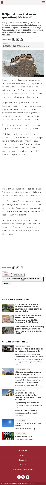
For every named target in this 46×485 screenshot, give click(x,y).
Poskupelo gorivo (23, 436)
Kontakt (23, 465)
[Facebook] (19, 477)
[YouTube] (27, 477)
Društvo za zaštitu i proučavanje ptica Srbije (23, 279)
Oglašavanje (23, 450)
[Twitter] (23, 477)
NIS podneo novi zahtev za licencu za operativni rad (28, 373)
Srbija (5, 44)
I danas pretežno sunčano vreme (28, 424)
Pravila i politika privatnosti (23, 469)
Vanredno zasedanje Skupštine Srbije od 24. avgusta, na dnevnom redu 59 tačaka (28, 396)
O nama (23, 455)
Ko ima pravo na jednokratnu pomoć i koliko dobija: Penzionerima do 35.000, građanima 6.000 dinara (28, 319)
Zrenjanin (18, 275)
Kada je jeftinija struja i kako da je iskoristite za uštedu (29, 349)
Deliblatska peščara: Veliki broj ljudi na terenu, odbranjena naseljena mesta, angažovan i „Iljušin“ (29, 330)
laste (6, 284)
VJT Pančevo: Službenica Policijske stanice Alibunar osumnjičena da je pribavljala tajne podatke (28, 307)
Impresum (23, 460)
